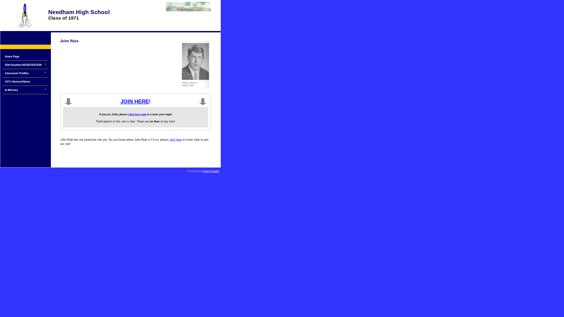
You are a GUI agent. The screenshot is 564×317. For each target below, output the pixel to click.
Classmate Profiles (15, 73)
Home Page (12, 56)
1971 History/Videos (17, 81)
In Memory (10, 90)
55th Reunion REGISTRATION (22, 65)
